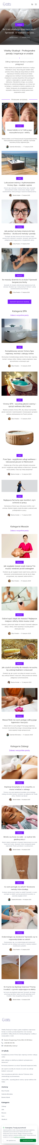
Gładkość (4, 1119)
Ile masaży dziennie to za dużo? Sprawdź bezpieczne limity (19, 1065)
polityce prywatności (19, 1137)
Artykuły (5, 1051)
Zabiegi (19, 25)
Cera (3, 1116)
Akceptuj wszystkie (28, 1140)
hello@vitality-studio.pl (10, 1046)
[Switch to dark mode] (32, 4)
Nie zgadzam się (11, 1140)
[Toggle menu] (36, 4)
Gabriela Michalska (7, 1094)
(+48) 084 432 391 (9, 1043)
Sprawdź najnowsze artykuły (19, 302)
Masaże (19, 126)
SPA (19, 178)
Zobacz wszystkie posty (19, 315)
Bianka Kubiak (6, 1097)
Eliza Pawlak (5, 1091)
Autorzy (5, 1087)
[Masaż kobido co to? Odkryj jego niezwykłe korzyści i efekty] (19, 119)
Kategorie (5, 1102)
